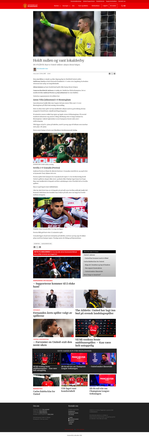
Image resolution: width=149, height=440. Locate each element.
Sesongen (65, 5)
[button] (36, 360)
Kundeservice (71, 411)
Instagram (72, 420)
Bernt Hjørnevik (43, 411)
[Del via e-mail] (114, 73)
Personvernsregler (69, 429)
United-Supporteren (89, 1)
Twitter (71, 417)
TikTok (70, 423)
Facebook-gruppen (74, 419)
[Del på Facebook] (109, 73)
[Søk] (122, 6)
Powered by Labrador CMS (74, 435)
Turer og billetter (83, 5)
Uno (73, 5)
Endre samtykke (80, 429)
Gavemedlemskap (76, 1)
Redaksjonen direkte (73, 412)
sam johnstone (47, 243)
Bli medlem (113, 5)
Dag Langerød (45, 409)
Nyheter (56, 5)
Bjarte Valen (50, 414)
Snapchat (71, 422)
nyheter (37, 243)
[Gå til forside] (30, 5)
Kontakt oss (122, 1)
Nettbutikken (95, 5)
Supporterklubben (111, 1)
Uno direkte (71, 414)
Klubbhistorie (100, 1)
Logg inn (105, 5)
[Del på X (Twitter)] (112, 73)
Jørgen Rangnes (43, 412)
